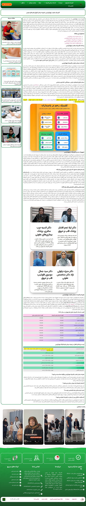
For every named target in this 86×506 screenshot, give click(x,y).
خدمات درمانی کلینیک (50, 3)
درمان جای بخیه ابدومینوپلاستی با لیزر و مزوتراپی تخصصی (12, 61)
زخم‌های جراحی (71, 304)
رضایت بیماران (32, 3)
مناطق (23, 3)
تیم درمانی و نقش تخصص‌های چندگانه (73, 41)
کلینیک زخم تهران (69, 3)
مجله (40, 3)
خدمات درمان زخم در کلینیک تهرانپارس (73, 38)
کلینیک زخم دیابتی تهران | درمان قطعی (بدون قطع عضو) (13, 121)
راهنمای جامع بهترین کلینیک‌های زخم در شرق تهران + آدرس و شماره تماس (11, 100)
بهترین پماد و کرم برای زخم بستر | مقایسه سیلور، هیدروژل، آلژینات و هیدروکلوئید (12, 82)
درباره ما (60, 3)
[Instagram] (3, 499)
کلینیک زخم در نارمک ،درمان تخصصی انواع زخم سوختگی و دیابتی (11, 43)
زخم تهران (74, 499)
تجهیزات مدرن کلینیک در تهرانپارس (74, 40)
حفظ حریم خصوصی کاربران (56, 499)
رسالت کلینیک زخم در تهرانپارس (74, 36)
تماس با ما (70, 6)
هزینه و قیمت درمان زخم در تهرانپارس (73, 43)
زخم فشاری (36, 85)
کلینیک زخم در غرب (49, 100)
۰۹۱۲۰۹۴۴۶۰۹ (43, 350)
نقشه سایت (44, 499)
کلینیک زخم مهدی (80, 348)
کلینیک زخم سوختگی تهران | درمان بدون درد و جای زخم (12, 145)
